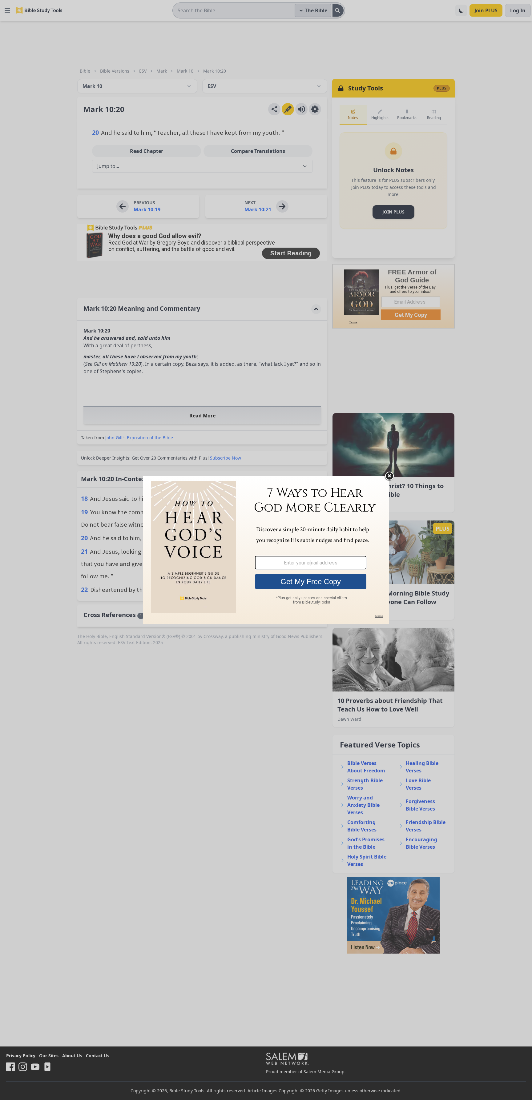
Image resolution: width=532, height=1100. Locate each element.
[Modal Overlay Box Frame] (266, 550)
